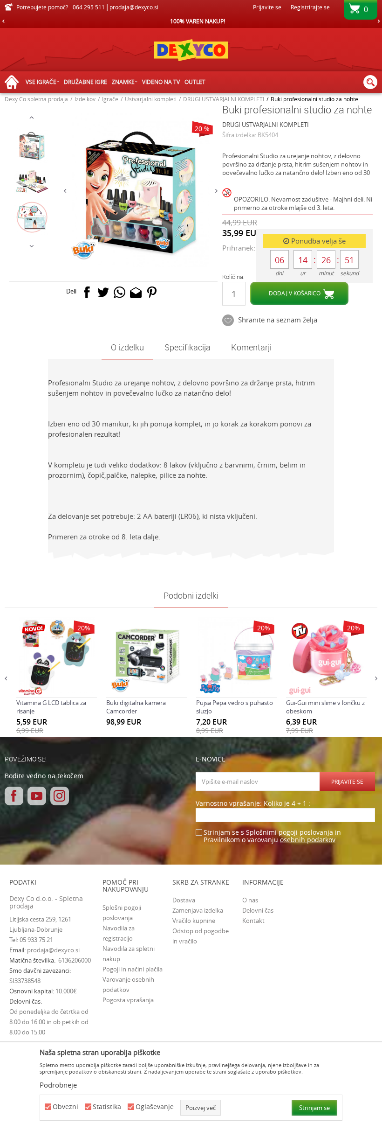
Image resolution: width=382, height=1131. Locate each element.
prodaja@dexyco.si (53, 950)
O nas (250, 900)
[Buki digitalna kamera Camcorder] (146, 655)
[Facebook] (87, 294)
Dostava (183, 900)
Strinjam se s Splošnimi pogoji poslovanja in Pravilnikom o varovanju (272, 836)
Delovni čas (257, 910)
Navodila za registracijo (118, 933)
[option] (191, 21)
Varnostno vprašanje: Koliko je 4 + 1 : (253, 803)
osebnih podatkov (307, 839)
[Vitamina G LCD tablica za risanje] (57, 655)
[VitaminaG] (30, 691)
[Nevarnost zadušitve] (228, 201)
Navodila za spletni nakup (128, 953)
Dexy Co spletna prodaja (36, 99)
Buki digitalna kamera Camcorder (136, 706)
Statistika (107, 1106)
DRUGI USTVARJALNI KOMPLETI (223, 99)
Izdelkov (85, 99)
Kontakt (253, 920)
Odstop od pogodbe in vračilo (200, 936)
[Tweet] (103, 294)
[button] (370, 82)
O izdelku (127, 347)
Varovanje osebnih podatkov (128, 984)
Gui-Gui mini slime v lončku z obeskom (325, 706)
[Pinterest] (152, 294)
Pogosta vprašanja (128, 1000)
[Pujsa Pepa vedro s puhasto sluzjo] (236, 655)
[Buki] (83, 251)
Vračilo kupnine (193, 920)
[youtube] (36, 796)
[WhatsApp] (119, 294)
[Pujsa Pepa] (210, 687)
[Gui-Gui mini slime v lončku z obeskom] (326, 655)
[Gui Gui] (300, 691)
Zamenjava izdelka (197, 910)
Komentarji (251, 347)
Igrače (110, 99)
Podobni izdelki (191, 595)
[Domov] (14, 82)
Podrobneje (58, 1084)
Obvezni (65, 1106)
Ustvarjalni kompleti (151, 99)
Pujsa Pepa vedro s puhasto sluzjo (234, 706)
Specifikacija (187, 347)
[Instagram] (59, 796)
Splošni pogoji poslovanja (121, 912)
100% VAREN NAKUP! (190, 21)
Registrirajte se (310, 7)
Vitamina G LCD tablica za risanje (51, 706)
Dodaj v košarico (295, 293)
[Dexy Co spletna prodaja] (191, 49)
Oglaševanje (155, 1106)
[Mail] (136, 294)
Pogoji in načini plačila (132, 969)
